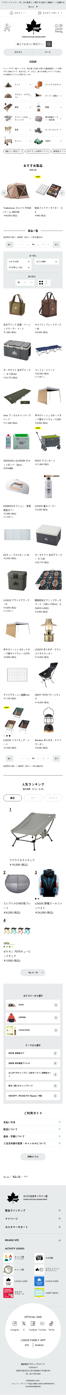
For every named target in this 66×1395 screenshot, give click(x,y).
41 (48, 245)
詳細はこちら (33, 1156)
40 (43, 245)
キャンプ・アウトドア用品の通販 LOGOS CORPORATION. (33, 1384)
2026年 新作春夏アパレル (19, 1063)
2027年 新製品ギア (16, 1053)
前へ (10, 244)
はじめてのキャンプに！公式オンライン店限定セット (29, 1074)
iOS (27, 1345)
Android (39, 1345)
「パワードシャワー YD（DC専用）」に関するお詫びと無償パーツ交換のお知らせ (33, 4)
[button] (4, 193)
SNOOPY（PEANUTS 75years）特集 (25, 1095)
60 (31, 283)
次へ (56, 244)
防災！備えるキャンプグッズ (20, 1085)
